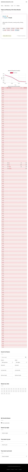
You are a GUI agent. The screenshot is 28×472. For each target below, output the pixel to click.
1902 (3, 305)
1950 (3, 215)
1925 (3, 262)
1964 (3, 189)
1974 (3, 170)
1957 (3, 202)
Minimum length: (4, 375)
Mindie (8, 30)
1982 (3, 155)
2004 (3, 114)
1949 (3, 217)
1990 (3, 140)
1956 (3, 204)
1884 (3, 339)
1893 (3, 322)
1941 (3, 232)
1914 (3, 283)
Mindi (5, 30)
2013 (3, 97)
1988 (3, 144)
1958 (3, 200)
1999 (3, 123)
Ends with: (17, 365)
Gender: (2, 360)
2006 (3, 110)
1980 (3, 159)
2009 (3, 104)
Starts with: (3, 365)
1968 (3, 181)
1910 (3, 290)
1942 (3, 230)
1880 (3, 347)
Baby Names (7, 5)
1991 (3, 138)
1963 (3, 191)
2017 (3, 89)
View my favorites (5, 422)
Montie (18, 30)
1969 (3, 179)
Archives (8, 469)
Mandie (4, 16)
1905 (3, 300)
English (6, 17)
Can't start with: (3, 370)
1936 (3, 241)
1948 (3, 219)
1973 (3, 172)
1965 (3, 187)
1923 (3, 266)
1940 (3, 234)
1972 (3, 174)
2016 (3, 91)
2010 (3, 102)
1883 (3, 341)
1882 (3, 343)
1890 (3, 328)
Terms (16, 469)
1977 (3, 164)
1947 (3, 221)
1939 (3, 236)
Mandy (18, 28)
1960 (3, 196)
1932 (3, 249)
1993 (3, 134)
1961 (3, 194)
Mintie (13, 30)
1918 (3, 275)
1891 (3, 326)
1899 (3, 311)
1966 (3, 185)
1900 (3, 309)
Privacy (12, 469)
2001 (3, 119)
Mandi (13, 28)
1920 (3, 271)
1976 (3, 166)
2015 (3, 93)
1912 (3, 286)
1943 (3, 228)
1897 (3, 315)
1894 (3, 320)
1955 (3, 206)
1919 (3, 273)
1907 (3, 296)
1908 (3, 294)
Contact (20, 469)
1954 (3, 208)
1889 (3, 330)
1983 (3, 153)
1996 (3, 129)
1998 (3, 125)
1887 (3, 333)
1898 (3, 313)
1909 (3, 292)
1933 (3, 247)
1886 (3, 335)
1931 (3, 251)
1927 (3, 258)
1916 (3, 279)
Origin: (16, 360)
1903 (3, 303)
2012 (3, 99)
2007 (3, 108)
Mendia (21, 28)
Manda (8, 28)
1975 (3, 168)
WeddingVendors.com (7, 1)
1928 (3, 256)
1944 (3, 226)
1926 (3, 260)
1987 (3, 146)
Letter (12, 5)
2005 (3, 112)
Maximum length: (18, 375)
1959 (3, 198)
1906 (3, 298)
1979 (3, 161)
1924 (3, 264)
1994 (3, 132)
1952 (3, 211)
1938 (3, 238)
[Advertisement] (14, 54)
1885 (3, 337)
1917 (3, 277)
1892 (3, 324)
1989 (3, 142)
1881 (3, 345)
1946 (3, 223)
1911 (3, 288)
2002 (3, 117)
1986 (3, 147)
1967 (3, 183)
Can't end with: (17, 370)
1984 (3, 151)
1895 (3, 318)
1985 (3, 149)
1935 (3, 243)
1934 (3, 245)
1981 (3, 157)
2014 (3, 95)
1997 (3, 127)
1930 (3, 253)
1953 (3, 209)
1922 (3, 268)
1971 (3, 176)
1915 (3, 281)
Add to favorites (21, 35)
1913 (3, 285)
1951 (3, 213)
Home (2, 5)
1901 (3, 307)
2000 (3, 121)
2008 (3, 106)
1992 (3, 136)
